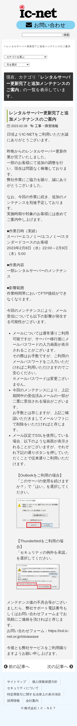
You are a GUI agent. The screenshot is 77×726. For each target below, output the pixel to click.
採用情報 (13, 700)
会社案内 (32, 700)
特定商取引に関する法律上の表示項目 (34, 694)
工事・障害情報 (46, 126)
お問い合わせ (50, 25)
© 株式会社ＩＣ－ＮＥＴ (38, 708)
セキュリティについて (23, 688)
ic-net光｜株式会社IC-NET (38, 11)
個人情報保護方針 (44, 681)
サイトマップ (16, 681)
